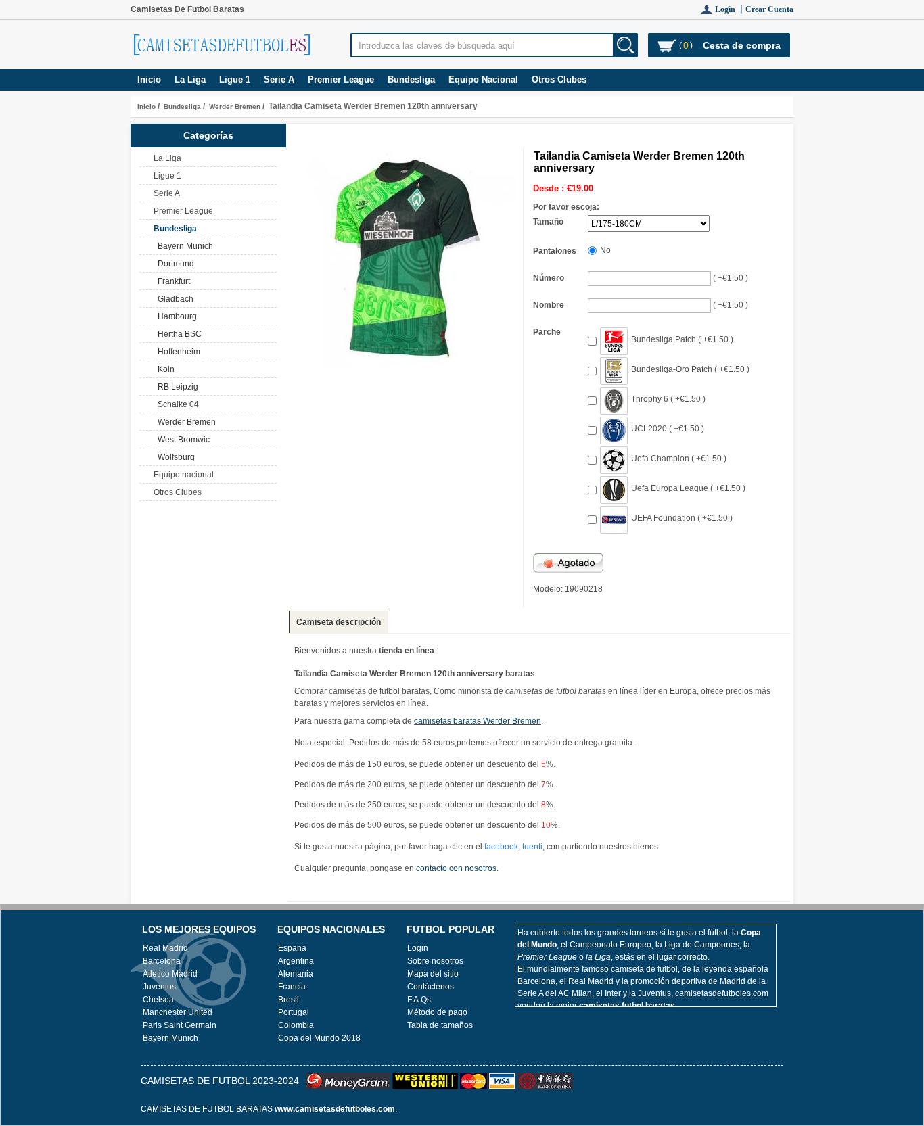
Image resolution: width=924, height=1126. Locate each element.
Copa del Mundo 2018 (319, 1038)
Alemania (295, 974)
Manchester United (177, 1012)
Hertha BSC (178, 334)
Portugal (293, 1012)
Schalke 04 (176, 404)
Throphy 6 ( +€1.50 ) (668, 399)
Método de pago (437, 1012)
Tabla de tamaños (440, 1025)
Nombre (548, 305)
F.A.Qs (419, 999)
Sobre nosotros (435, 961)
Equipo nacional (483, 79)
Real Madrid (165, 948)
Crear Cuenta (769, 9)
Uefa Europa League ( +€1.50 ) (688, 488)
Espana (292, 948)
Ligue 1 (234, 79)
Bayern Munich (183, 246)
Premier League (341, 79)
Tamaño (548, 222)
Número (548, 278)
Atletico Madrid (170, 974)
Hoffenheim (177, 351)
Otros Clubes (559, 79)
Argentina (296, 961)
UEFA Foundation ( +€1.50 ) (682, 518)
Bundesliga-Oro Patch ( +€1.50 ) (690, 369)
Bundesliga (182, 106)
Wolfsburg (174, 457)
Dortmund (174, 263)
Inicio (149, 79)
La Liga (190, 79)
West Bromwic (182, 439)
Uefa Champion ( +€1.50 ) (678, 458)
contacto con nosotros (456, 868)
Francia (292, 986)
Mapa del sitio (433, 974)
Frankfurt (172, 281)
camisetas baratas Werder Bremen (477, 721)
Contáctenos (430, 986)
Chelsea (158, 999)
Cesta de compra (742, 45)
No (605, 250)
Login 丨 (730, 9)
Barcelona (162, 961)
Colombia (296, 1025)
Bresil (288, 999)
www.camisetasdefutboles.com (335, 1109)
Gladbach (173, 299)
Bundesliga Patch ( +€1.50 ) (682, 339)
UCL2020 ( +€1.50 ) (667, 428)
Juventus (159, 986)
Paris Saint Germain (179, 1025)
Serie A (279, 79)
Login (417, 948)
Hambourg (175, 316)
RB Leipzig (176, 387)
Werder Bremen (234, 106)
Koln (164, 369)
